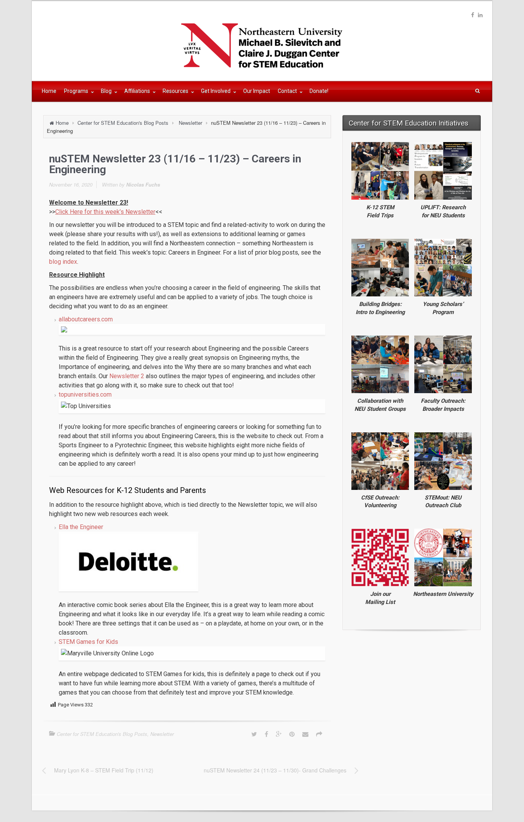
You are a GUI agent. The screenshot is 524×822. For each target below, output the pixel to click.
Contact (288, 91)
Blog (107, 91)
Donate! (319, 91)
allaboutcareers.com (86, 319)
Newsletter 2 (126, 376)
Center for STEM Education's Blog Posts (122, 122)
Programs (76, 91)
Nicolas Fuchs (143, 184)
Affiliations (137, 91)
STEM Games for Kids (88, 641)
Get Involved (216, 91)
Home (49, 91)
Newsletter (190, 122)
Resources (176, 91)
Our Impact (256, 91)
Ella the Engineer (81, 527)
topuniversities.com (85, 394)
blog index (63, 261)
